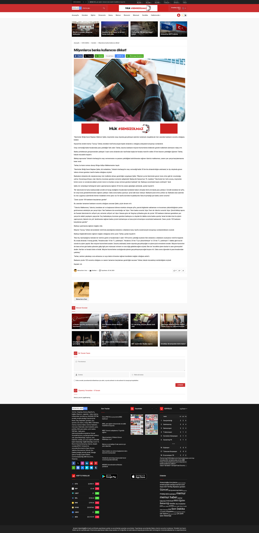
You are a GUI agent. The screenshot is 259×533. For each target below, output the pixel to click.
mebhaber (172, 494)
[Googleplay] (87, 467)
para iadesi (166, 506)
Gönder (101, 56)
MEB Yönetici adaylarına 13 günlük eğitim (103, 2)
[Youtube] (91, 463)
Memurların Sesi (82, 270)
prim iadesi (177, 506)
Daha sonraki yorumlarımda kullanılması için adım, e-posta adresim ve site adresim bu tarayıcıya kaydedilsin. (107, 380)
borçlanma (173, 482)
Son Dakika (178, 508)
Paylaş (80, 56)
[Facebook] (73, 463)
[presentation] (152, 408)
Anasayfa (76, 43)
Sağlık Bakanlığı (164, 509)
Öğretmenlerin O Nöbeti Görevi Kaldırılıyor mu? (112, 438)
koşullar (185, 490)
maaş (162, 494)
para (161, 506)
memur (181, 493)
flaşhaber (176, 487)
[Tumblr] (96, 467)
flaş (171, 487)
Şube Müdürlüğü (165, 516)
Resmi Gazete (183, 506)
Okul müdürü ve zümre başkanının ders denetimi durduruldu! (114, 452)
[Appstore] (82, 467)
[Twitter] (78, 463)
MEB (167, 494)
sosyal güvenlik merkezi (179, 512)
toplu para (170, 514)
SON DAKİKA (85, 43)
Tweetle (90, 56)
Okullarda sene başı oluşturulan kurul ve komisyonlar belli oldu (114, 459)
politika (171, 506)
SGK (169, 509)
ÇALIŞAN (180, 514)
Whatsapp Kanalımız (136, 56)
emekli (162, 485)
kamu (181, 490)
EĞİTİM (167, 487)
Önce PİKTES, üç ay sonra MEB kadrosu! (112, 418)
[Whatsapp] (73, 467)
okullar (172, 504)
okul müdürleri (180, 504)
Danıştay (183, 483)
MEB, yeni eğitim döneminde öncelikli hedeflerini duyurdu (114, 424)
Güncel (164, 489)
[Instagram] (82, 463)
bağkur (167, 482)
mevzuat (170, 501)
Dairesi (179, 483)
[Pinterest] (96, 463)
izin (169, 490)
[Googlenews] (78, 467)
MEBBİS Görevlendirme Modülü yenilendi (112, 465)
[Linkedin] (87, 463)
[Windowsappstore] (91, 467)
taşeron (165, 514)
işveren (173, 490)
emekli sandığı (170, 485)
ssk (161, 514)
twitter (175, 514)
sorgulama (169, 511)
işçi (177, 490)
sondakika (163, 511)
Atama (162, 482)
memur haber (168, 497)
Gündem (93, 43)
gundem (182, 487)
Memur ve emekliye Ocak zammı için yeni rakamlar (114, 445)
